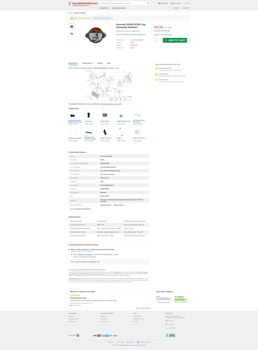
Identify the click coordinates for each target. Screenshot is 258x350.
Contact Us (177, 8)
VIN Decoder (72, 321)
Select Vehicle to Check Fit (102, 18)
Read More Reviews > (145, 308)
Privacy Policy (130, 342)
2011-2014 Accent (73, 273)
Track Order (104, 319)
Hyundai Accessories (119, 8)
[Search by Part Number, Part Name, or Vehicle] (148, 3)
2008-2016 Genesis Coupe (86, 273)
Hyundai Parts (104, 8)
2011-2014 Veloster (100, 273)
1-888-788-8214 (173, 328)
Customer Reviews (74, 319)
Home (70, 13)
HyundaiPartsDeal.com (75, 278)
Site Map (135, 321)
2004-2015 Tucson (142, 272)
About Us (71, 316)
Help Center (186, 8)
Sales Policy (110, 342)
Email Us (171, 321)
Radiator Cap (118, 272)
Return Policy (118, 205)
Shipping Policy (105, 205)
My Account (104, 316)
